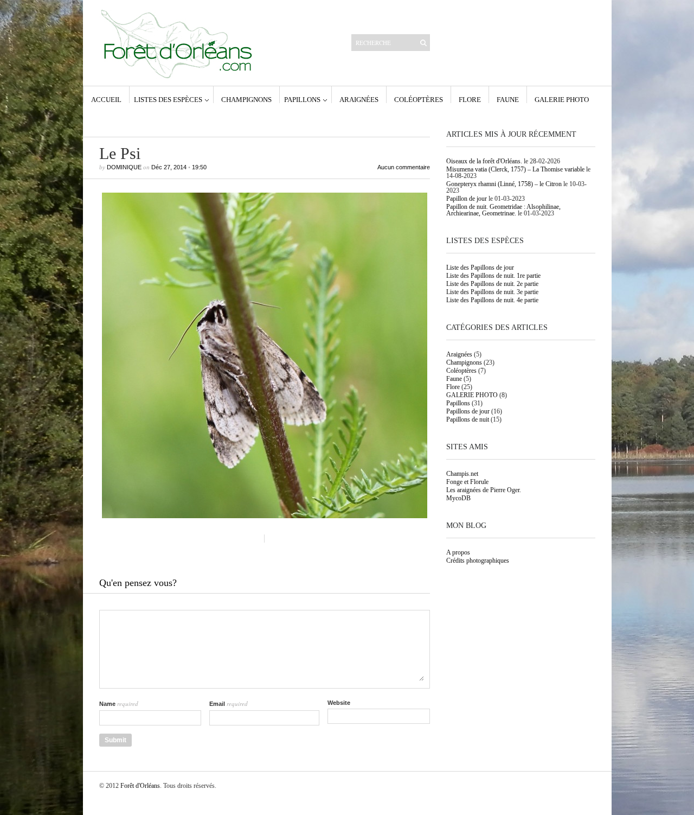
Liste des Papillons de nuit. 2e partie (492, 284)
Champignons (246, 99)
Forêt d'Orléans (140, 785)
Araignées (358, 99)
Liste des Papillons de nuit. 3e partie (492, 292)
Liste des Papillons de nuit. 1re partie (493, 275)
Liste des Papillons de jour (480, 267)
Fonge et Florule (467, 482)
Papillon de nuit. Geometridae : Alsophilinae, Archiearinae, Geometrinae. (503, 210)
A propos (458, 552)
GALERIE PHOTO (562, 99)
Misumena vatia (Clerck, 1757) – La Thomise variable (515, 169)
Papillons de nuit (467, 419)
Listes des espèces (168, 99)
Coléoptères (418, 99)
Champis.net (462, 473)
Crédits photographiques (477, 560)
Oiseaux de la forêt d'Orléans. (484, 161)
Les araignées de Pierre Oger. (483, 490)
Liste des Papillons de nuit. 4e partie (492, 300)
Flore (470, 99)
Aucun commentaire (403, 167)
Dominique (124, 167)
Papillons (302, 99)
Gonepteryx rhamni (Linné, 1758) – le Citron (504, 184)
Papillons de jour (468, 411)
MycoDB (458, 498)
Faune (508, 99)
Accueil (106, 99)
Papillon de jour (466, 198)
